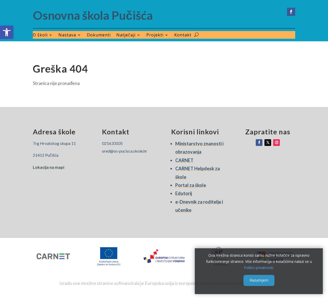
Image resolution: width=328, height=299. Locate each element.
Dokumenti (99, 35)
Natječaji (126, 35)
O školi (40, 35)
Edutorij (183, 193)
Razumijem (259, 280)
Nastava (67, 35)
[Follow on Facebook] (291, 12)
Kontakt (182, 35)
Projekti (154, 35)
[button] (6, 32)
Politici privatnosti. (259, 267)
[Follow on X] (267, 142)
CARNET (184, 160)
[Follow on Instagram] (276, 142)
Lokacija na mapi (48, 167)
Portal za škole (190, 185)
